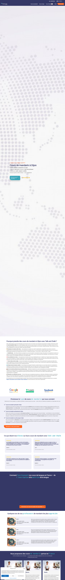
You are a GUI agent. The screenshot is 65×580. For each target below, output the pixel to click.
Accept (5, 575)
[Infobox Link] (14, 390)
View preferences (21, 575)
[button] (24, 568)
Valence (27, 572)
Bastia (45, 572)
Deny (13, 575)
